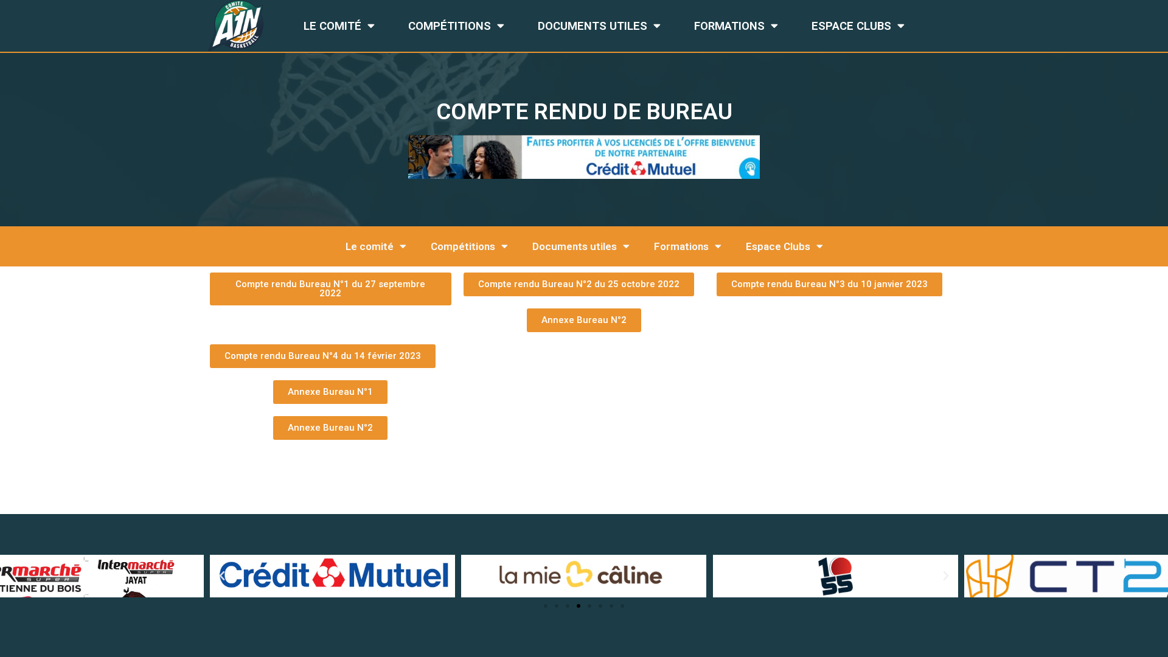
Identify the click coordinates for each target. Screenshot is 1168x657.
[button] (546, 606)
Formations (729, 26)
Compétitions (449, 26)
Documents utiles (592, 26)
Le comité (332, 26)
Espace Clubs (851, 26)
